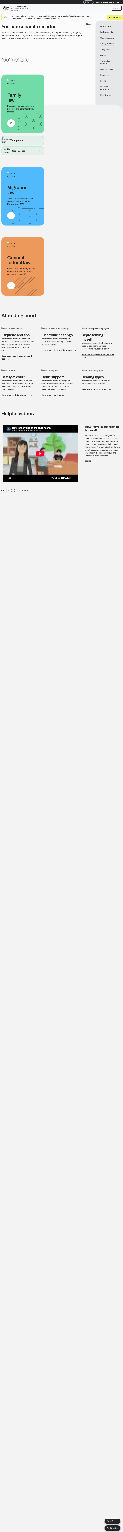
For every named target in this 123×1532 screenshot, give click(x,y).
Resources (105, 75)
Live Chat (114, 1528)
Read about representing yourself (98, 354)
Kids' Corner (106, 95)
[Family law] (11, 123)
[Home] (15, 7)
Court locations (107, 38)
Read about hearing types (94, 389)
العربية (112, 1521)
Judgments (105, 49)
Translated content (105, 62)
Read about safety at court (14, 395)
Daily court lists (107, 32)
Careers (104, 55)
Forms (103, 81)
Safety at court (107, 43)
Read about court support (53, 395)
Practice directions (104, 87)
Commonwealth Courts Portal (107, 2)
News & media (106, 69)
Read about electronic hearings (56, 350)
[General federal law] (11, 285)
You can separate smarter (28, 26)
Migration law (11, 215)
